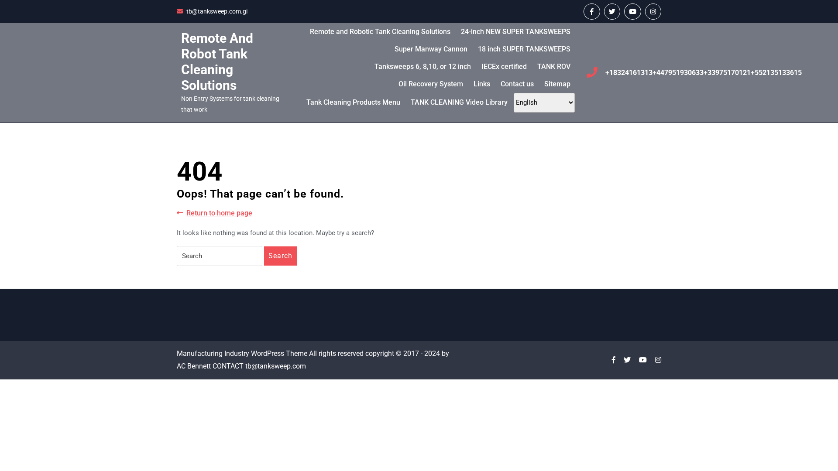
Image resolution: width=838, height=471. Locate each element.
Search (280, 256)
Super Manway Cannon (431, 49)
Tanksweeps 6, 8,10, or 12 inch (422, 66)
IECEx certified (504, 66)
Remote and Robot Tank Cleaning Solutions (217, 62)
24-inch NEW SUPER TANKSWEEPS (515, 31)
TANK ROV (553, 66)
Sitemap (557, 84)
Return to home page (219, 213)
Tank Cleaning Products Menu (353, 102)
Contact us (517, 84)
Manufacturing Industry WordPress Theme (242, 353)
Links (482, 84)
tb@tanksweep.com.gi (216, 11)
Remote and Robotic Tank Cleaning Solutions (380, 31)
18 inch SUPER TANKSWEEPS (524, 49)
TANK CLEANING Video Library (459, 102)
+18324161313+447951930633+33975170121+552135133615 (703, 72)
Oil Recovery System (430, 84)
